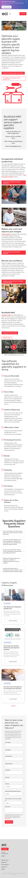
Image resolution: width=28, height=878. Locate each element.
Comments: (7, 806)
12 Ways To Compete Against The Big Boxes (13, 73)
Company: (7, 770)
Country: (7, 783)
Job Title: (7, 777)
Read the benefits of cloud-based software (11, 252)
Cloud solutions (6, 234)
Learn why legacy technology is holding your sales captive (13, 281)
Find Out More (6, 7)
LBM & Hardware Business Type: (13, 791)
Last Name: (8, 750)
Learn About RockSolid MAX (10, 333)
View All (13, 705)
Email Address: (8, 756)
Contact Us (9, 822)
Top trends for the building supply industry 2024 (11, 78)
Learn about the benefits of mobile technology (11, 182)
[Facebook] (5, 856)
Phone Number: (9, 763)
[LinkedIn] (1, 856)
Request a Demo (7, 337)
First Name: (8, 742)
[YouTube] (3, 856)
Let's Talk (23, 13)
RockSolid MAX (6, 315)
